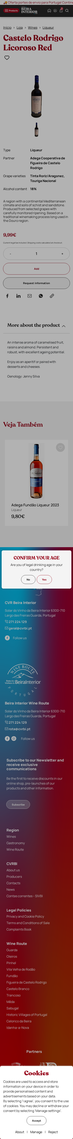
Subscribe (18, 804)
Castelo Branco (17, 989)
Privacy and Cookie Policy (25, 916)
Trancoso (13, 995)
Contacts (13, 883)
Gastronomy (15, 843)
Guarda (11, 950)
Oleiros (11, 956)
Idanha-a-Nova (17, 1027)
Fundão (12, 976)
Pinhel (11, 963)
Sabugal (12, 1008)
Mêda (10, 1001)
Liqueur (48, 27)
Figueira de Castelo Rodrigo (26, 982)
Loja (20, 27)
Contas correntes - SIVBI (24, 896)
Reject (53, 1132)
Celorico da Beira (18, 1021)
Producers (14, 876)
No (28, 579)
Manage (36, 1132)
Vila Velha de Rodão (20, 969)
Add (36, 269)
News (10, 889)
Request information (36, 283)
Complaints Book (18, 929)
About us (13, 870)
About (19, 1132)
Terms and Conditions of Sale (28, 923)
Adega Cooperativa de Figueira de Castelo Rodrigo (47, 163)
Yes (44, 579)
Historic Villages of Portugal (26, 1014)
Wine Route (15, 849)
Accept (36, 1120)
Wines (32, 27)
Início (7, 27)
